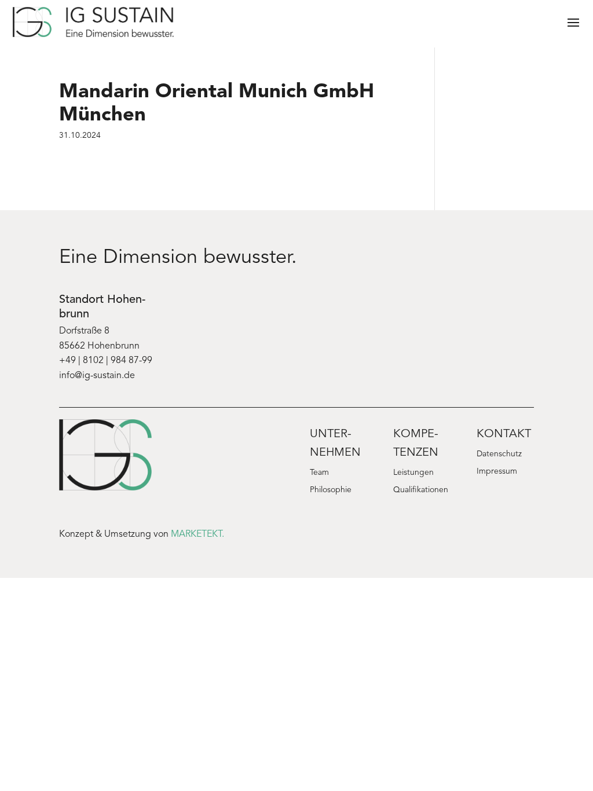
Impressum (497, 472)
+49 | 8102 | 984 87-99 (105, 360)
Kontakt (504, 434)
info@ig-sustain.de (97, 375)
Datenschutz (499, 455)
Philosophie (331, 490)
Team (319, 473)
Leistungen (413, 473)
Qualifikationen (420, 490)
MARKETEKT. (197, 534)
